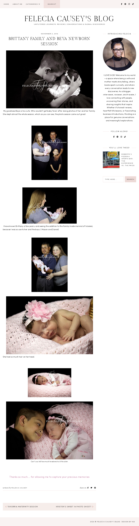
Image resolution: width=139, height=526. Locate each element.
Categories (32, 4)
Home (6, 4)
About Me (17, 4)
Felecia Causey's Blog (69, 19)
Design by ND (128, 522)
